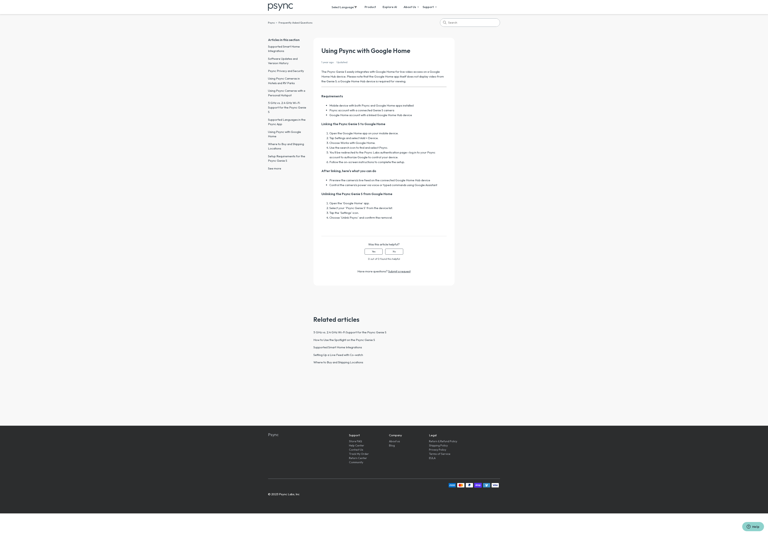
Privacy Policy (437, 449)
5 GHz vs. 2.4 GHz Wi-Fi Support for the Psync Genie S (287, 107)
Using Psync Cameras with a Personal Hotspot (286, 93)
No (394, 251)
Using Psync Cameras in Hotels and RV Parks (284, 81)
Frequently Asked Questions (295, 22)
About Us (410, 7)
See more (274, 168)
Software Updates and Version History (283, 61)
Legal (433, 435)
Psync (271, 22)
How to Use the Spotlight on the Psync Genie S (344, 340)
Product (370, 7)
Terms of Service (439, 454)
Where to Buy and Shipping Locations (286, 146)
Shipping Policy (438, 445)
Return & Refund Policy (443, 441)
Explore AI (390, 7)
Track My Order (359, 454)
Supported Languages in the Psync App (287, 122)
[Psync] (280, 7)
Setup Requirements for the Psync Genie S (286, 158)
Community (356, 462)
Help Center (356, 445)
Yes (374, 251)
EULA (432, 458)
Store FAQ (355, 441)
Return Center (358, 458)
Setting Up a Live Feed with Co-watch (338, 355)
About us (394, 441)
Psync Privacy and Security (286, 71)
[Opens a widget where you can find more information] (753, 527)
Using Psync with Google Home (284, 134)
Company (395, 435)
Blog (392, 445)
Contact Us (356, 449)
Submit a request (399, 271)
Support (428, 7)
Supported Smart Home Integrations (284, 49)
